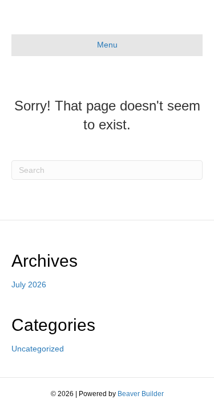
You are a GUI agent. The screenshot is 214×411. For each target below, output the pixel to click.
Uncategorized (37, 348)
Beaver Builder (141, 394)
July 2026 (28, 284)
